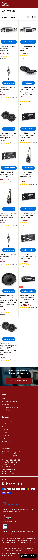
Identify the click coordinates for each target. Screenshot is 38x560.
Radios (4, 398)
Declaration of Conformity (11, 553)
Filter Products (10, 17)
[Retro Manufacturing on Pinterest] (18, 483)
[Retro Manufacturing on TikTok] (22, 483)
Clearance (5, 404)
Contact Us (6, 435)
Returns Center (7, 421)
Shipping (5, 429)
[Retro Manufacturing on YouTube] (10, 483)
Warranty (5, 427)
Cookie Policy (29, 550)
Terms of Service (8, 550)
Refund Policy (6, 441)
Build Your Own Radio (9, 401)
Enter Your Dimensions (10, 407)
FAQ (3, 438)
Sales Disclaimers (8, 410)
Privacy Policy (28, 548)
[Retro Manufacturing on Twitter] (14, 483)
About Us (5, 424)
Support (4, 432)
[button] (8, 57)
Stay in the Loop (19, 381)
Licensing (25, 553)
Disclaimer (19, 550)
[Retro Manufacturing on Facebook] (7, 483)
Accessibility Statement (10, 555)
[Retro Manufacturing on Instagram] (3, 483)
